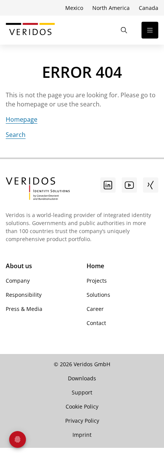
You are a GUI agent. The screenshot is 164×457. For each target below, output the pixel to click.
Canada (148, 7)
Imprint (82, 434)
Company (18, 280)
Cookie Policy (82, 406)
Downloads (82, 378)
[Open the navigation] (149, 30)
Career (95, 308)
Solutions (98, 294)
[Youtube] (129, 185)
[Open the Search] (124, 30)
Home (95, 266)
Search (16, 134)
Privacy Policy (82, 420)
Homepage (21, 119)
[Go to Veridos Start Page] (30, 30)
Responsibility (24, 294)
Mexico (74, 7)
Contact (96, 323)
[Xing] (150, 185)
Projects (97, 280)
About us (19, 266)
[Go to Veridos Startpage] (38, 189)
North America (111, 7)
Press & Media (24, 308)
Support (82, 392)
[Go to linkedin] (108, 185)
